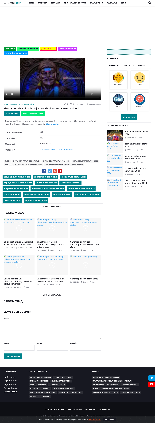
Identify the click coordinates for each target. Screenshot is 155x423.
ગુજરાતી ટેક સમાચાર (48, 48)
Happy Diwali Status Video (73, 177)
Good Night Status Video (70, 393)
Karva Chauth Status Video (17, 177)
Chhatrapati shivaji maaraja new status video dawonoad (51, 280)
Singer (141, 65)
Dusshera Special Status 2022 (106, 377)
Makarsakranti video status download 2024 (136, 182)
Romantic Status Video (40, 377)
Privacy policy (75, 409)
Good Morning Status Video (42, 393)
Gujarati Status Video (40, 396)
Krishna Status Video (61, 381)
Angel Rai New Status (130, 393)
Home (31, 3)
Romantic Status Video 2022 (105, 385)
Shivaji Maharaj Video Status (26, 161)
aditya (128, 381)
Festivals (55, 3)
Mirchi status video (62, 194)
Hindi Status (9, 377)
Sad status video (12, 194)
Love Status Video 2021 (64, 389)
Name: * (7, 343)
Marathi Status (10, 391)
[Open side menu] (5, 3)
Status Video (96, 3)
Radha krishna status (46, 183)
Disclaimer (90, 409)
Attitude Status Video (40, 389)
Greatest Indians (10, 104)
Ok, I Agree (109, 420)
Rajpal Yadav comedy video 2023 (107, 381)
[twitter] (50, 171)
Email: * (40, 343)
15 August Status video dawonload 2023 (111, 389)
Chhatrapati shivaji (26, 104)
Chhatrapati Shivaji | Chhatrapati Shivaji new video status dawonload (18, 281)
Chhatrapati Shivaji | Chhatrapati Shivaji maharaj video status (50, 244)
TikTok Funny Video (63, 377)
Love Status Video (12, 200)
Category (42, 3)
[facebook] (44, 171)
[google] (55, 171)
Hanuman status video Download (47, 188)
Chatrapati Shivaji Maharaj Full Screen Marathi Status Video (18, 243)
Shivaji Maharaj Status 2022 (85, 161)
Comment (8, 319)
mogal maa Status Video (16, 188)
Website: (74, 343)
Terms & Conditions (54, 409)
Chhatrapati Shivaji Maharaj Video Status (64, 165)
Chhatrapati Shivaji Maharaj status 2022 (23, 165)
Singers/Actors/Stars (75, 3)
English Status (10, 384)
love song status (129, 385)
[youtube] (60, 171)
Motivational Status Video (36, 194)
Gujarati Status (10, 380)
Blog (123, 3)
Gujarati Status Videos (36, 200)
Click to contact (53, 124)
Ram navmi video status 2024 (136, 133)
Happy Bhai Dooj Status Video (18, 183)
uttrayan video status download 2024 (135, 157)
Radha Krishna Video (39, 381)
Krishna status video (70, 183)
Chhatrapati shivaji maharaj (84, 279)
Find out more (95, 419)
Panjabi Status (10, 388)
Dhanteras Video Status (45, 177)
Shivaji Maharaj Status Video (56, 161)
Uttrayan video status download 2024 (135, 169)
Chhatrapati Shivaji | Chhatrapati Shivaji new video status (84, 244)
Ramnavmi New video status (105, 393)
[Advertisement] (76, 25)
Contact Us (104, 409)
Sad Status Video (57, 385)
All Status (112, 3)
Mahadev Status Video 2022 (81, 188)
